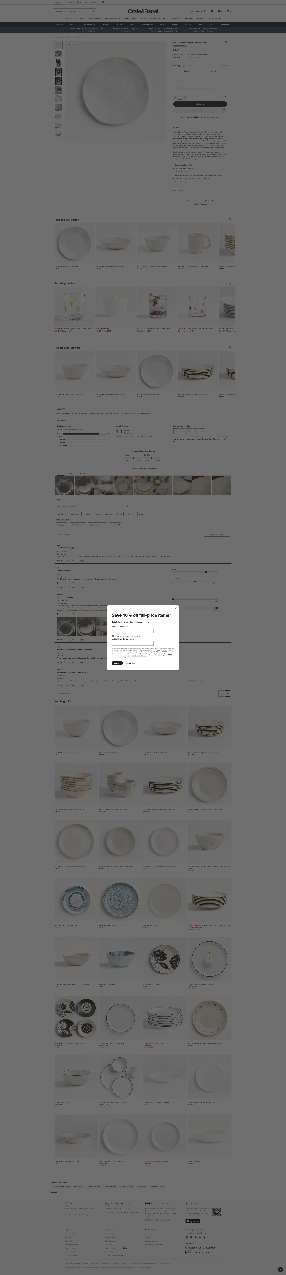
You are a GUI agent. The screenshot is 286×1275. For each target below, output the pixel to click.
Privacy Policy (127, 656)
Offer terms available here (139, 656)
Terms (170, 654)
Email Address (120, 627)
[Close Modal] (175, 608)
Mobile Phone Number (123, 639)
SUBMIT (117, 663)
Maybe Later (130, 663)
